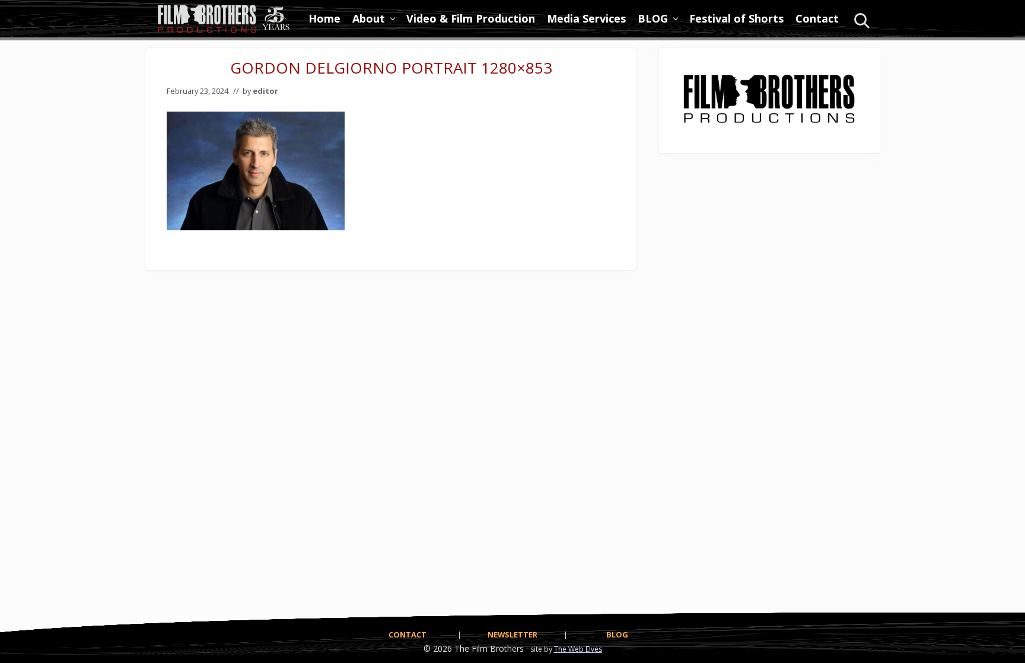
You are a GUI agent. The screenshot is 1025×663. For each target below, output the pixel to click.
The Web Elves (578, 649)
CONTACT (407, 634)
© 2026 (438, 648)
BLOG (617, 634)
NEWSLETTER (512, 634)
